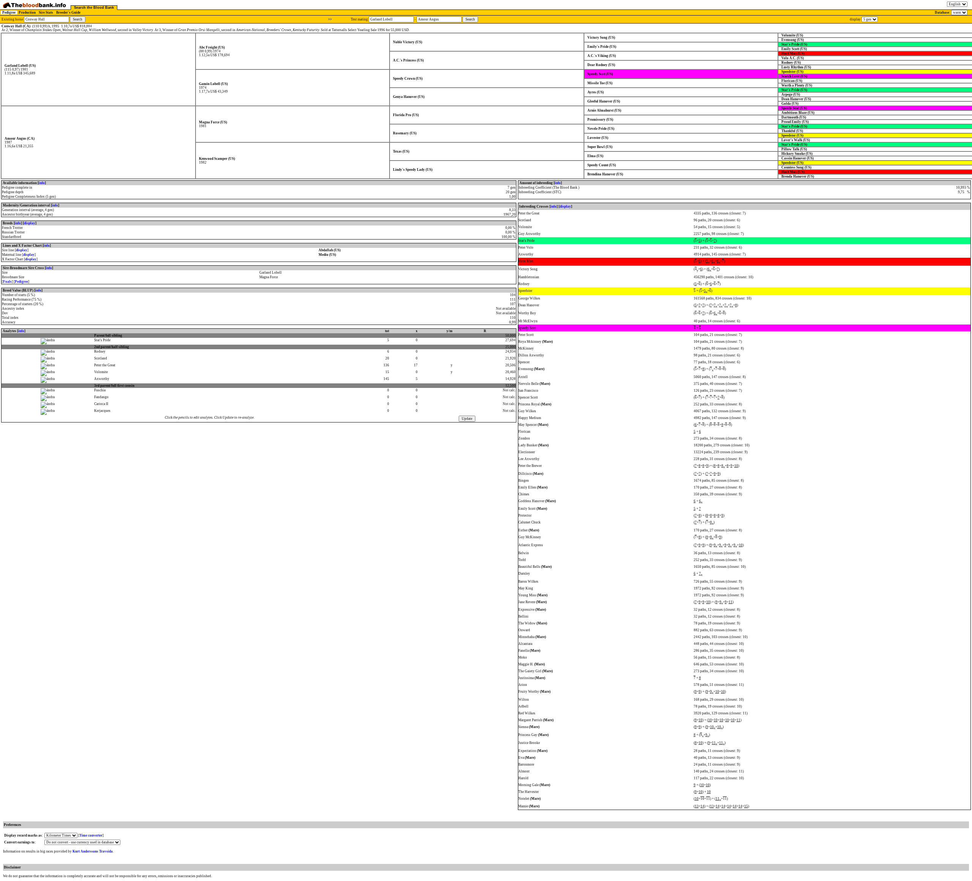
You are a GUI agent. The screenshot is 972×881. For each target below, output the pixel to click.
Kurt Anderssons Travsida (93, 851)
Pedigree (9, 12)
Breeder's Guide (68, 12)
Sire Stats (46, 12)
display (29, 223)
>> (330, 19)
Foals (7, 282)
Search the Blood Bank (94, 7)
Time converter (91, 835)
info (42, 183)
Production (27, 12)
